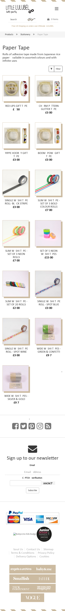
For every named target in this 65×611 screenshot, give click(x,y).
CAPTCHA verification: (32, 478)
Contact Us (33, 549)
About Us (17, 549)
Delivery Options (26, 556)
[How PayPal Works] (32, 517)
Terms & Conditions (22, 553)
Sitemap (48, 549)
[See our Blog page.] (48, 426)
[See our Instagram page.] (40, 426)
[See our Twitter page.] (23, 426)
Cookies (44, 556)
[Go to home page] (19, 8)
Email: (33, 465)
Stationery (25, 34)
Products (9, 34)
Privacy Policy (46, 553)
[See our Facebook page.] (15, 426)
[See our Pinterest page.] (31, 426)
